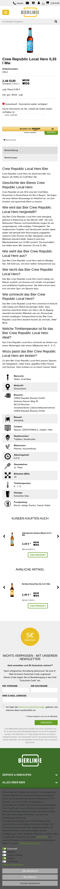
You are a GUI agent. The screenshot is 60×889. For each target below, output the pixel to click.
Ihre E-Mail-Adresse (14, 695)
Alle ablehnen (30, 877)
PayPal (10, 858)
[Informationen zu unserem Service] (33, 3)
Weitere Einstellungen (13, 864)
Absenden (46, 722)
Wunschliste (10, 140)
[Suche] (55, 21)
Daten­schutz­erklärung (30, 843)
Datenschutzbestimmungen (31, 707)
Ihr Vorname (10, 686)
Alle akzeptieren (30, 871)
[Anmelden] (39, 3)
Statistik (11, 852)
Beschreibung (11, 150)
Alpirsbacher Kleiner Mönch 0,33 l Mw (37, 534)
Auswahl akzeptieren (30, 883)
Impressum (41, 837)
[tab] (30, 150)
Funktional (12, 861)
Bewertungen (10, 157)
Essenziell (12, 848)
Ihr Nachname (39, 686)
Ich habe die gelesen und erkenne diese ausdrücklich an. (32, 708)
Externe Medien (15, 855)
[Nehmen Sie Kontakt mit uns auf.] (27, 3)
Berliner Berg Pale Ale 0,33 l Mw (36, 584)
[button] (30, 130)
